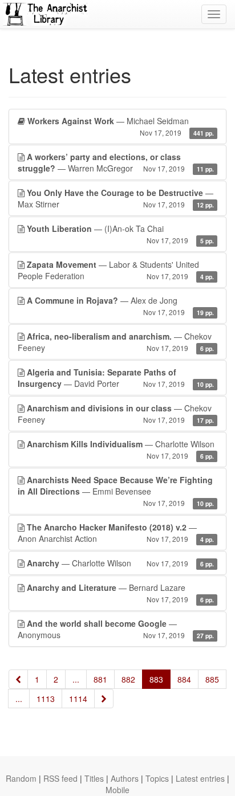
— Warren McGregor (116, 162)
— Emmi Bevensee (116, 491)
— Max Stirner (116, 198)
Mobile (117, 789)
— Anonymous (116, 629)
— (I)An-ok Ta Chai (120, 234)
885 (212, 679)
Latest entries (200, 778)
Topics (157, 778)
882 (128, 679)
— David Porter (116, 377)
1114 (78, 698)
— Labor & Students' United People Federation (116, 270)
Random (21, 778)
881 (100, 679)
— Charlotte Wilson (120, 449)
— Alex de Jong (120, 306)
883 (156, 679)
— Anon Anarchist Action (116, 532)
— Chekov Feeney (116, 341)
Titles (94, 778)
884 (184, 679)
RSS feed (60, 778)
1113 (46, 698)
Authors (125, 778)
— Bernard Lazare (120, 593)
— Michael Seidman (120, 126)
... (75, 679)
